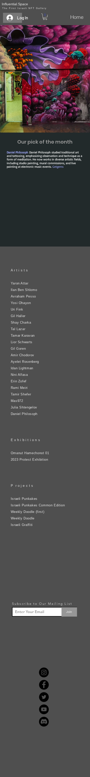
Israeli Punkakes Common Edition (38, 505)
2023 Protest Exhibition (29, 459)
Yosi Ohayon (21, 303)
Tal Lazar (18, 329)
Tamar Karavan (23, 335)
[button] (45, 17)
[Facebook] (44, 685)
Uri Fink (17, 309)
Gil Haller (18, 316)
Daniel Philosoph (24, 414)
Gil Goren (18, 348)
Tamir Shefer (21, 394)
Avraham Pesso (23, 296)
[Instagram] (44, 672)
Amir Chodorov (22, 355)
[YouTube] (44, 709)
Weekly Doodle (22, 518)
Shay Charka (21, 322)
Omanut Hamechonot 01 (30, 453)
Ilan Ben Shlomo (24, 290)
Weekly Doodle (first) (27, 512)
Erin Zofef (19, 381)
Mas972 (17, 401)
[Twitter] (44, 697)
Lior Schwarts (21, 342)
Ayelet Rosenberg (25, 362)
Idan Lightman (22, 368)
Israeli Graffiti (22, 525)
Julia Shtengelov (24, 407)
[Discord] (44, 722)
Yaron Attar (19, 283)
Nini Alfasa (19, 375)
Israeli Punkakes (24, 499)
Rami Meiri (19, 388)
